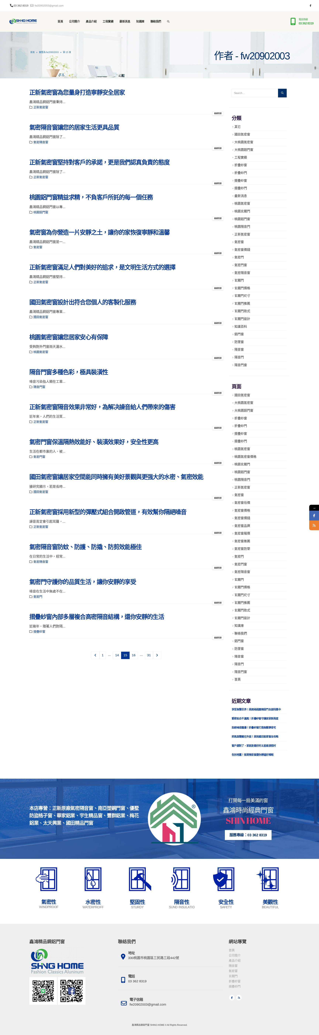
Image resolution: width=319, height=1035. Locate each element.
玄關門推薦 (242, 303)
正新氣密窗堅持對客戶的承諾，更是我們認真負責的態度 (99, 162)
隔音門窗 (39, 386)
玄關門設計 (242, 319)
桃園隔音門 (242, 226)
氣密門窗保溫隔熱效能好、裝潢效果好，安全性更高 (93, 442)
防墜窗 (239, 342)
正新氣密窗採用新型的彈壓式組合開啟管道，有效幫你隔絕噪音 (107, 512)
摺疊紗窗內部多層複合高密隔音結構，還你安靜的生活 (96, 617)
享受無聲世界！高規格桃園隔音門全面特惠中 (256, 709)
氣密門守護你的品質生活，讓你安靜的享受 (82, 582)
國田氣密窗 (40, 317)
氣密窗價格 (242, 510)
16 (134, 655)
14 (117, 655)
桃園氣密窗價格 (245, 457)
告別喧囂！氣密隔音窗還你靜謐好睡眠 (252, 754)
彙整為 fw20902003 (49, 52)
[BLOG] (314, 525)
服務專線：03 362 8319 (248, 835)
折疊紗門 (240, 173)
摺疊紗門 (240, 188)
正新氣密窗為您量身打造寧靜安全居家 (77, 92)
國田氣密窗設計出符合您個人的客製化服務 (82, 302)
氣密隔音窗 (40, 142)
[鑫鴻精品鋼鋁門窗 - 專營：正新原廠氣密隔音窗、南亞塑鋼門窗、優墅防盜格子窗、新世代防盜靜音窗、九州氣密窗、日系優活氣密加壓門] (23, 21)
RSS (239, 997)
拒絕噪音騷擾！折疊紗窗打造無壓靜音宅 (254, 727)
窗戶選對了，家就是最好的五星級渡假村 (254, 745)
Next (157, 655)
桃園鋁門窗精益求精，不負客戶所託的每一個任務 (91, 197)
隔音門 (239, 357)
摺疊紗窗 (39, 631)
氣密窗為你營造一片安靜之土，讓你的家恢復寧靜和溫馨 (99, 232)
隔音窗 (239, 349)
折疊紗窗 (240, 165)
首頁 (60, 21)
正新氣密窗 (40, 107)
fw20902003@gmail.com (49, 5)
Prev (95, 655)
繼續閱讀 (218, 113)
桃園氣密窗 (40, 352)
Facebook (232, 997)
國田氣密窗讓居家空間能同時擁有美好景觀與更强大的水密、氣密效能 (116, 477)
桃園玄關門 (242, 211)
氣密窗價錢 (242, 250)
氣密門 (37, 596)
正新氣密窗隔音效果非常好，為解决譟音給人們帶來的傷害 (102, 407)
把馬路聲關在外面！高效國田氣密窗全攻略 (255, 736)
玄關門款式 (242, 311)
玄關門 (239, 280)
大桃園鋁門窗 (243, 150)
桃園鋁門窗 (40, 212)
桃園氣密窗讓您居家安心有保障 (68, 337)
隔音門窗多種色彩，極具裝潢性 (68, 372)
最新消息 (124, 21)
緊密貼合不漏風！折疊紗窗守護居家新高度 (255, 718)
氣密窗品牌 (242, 526)
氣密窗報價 (242, 533)
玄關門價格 (242, 288)
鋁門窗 (239, 334)
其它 (237, 127)
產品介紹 (91, 21)
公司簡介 (74, 21)
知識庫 (140, 21)
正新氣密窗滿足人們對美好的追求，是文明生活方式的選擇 (102, 267)
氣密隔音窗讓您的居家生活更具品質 (74, 127)
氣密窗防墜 (242, 549)
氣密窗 (37, 247)
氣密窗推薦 (242, 541)
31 (149, 655)
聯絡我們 (155, 21)
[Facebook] (310, 5)
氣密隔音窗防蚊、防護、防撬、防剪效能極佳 (85, 547)
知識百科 (240, 326)
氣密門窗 (39, 456)
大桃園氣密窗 (243, 142)
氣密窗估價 (242, 503)
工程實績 (108, 21)
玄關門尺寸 (242, 296)
